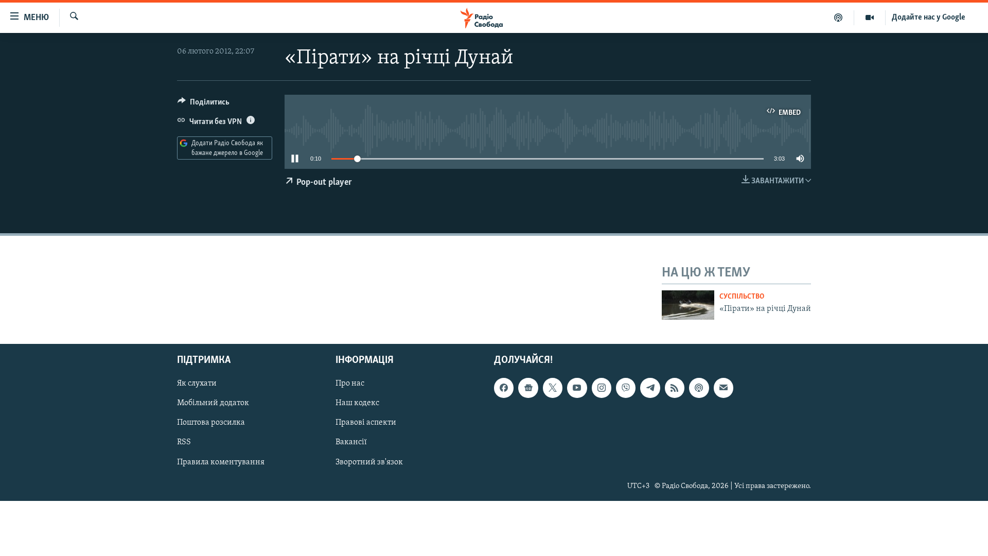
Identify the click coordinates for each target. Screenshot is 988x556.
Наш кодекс (357, 403)
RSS (184, 442)
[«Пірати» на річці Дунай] (688, 305)
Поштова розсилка (211, 423)
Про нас (350, 383)
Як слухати (197, 383)
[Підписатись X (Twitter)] (552, 387)
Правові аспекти (366, 423)
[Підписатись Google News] (528, 387)
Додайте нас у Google (928, 17)
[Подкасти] (838, 17)
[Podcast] (699, 387)
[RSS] (674, 387)
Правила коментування (220, 462)
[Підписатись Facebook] (504, 387)
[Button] (204, 104)
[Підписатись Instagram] (601, 387)
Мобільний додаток (213, 403)
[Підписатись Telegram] (650, 387)
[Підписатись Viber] (626, 387)
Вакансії (351, 442)
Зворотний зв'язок (369, 462)
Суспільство (741, 297)
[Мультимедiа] (870, 17)
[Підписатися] (723, 387)
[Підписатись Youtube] (577, 387)
